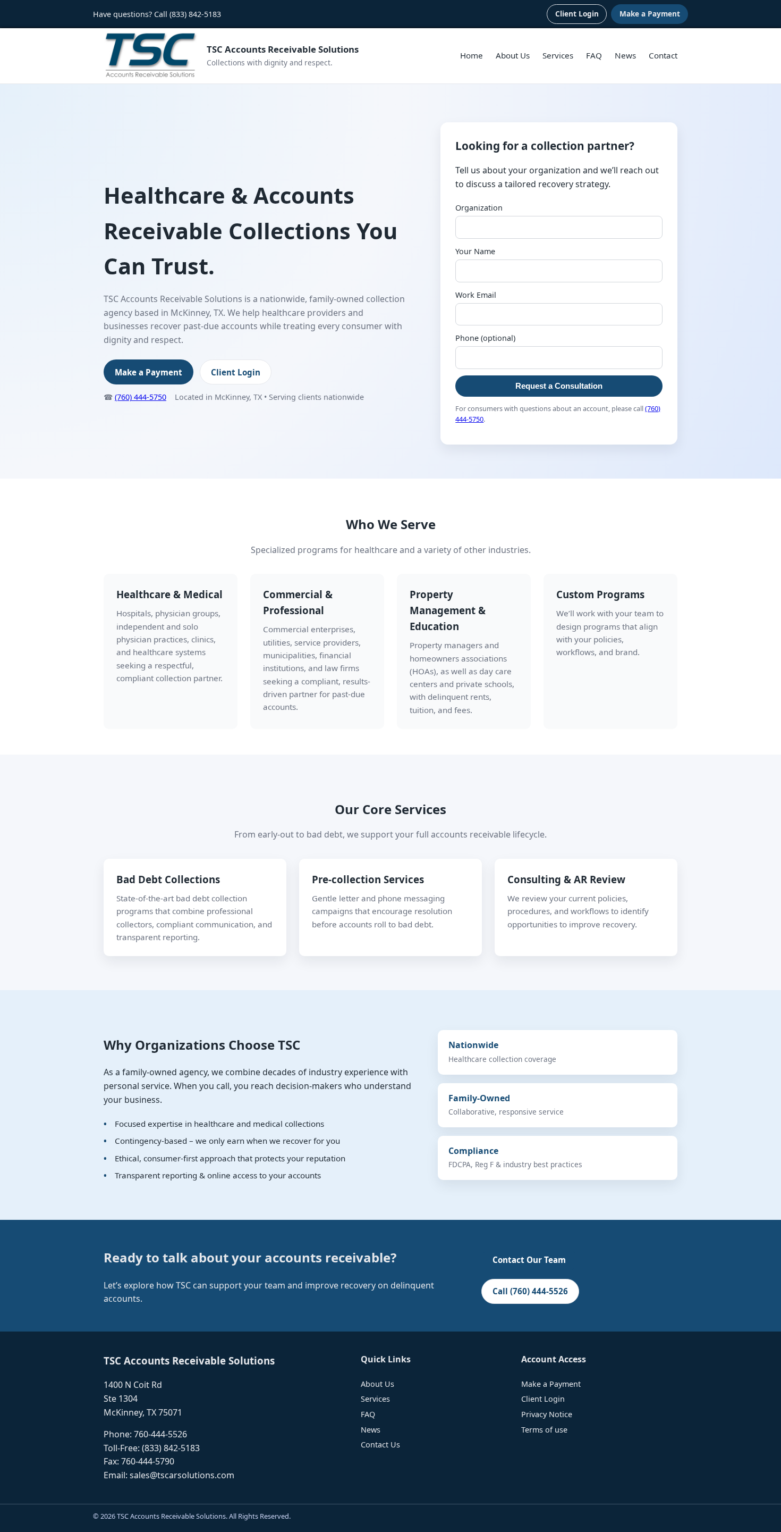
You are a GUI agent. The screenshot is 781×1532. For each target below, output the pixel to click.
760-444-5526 (160, 1434)
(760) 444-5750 (140, 397)
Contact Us (380, 1444)
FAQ (594, 55)
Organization (479, 208)
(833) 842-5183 (195, 14)
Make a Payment (649, 14)
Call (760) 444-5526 (530, 1291)
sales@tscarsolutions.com (182, 1475)
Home (471, 55)
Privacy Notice (546, 1414)
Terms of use (544, 1430)
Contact (663, 55)
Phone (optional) (485, 338)
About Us (513, 55)
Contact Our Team (529, 1259)
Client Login (577, 14)
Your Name (475, 251)
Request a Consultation (558, 385)
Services (557, 55)
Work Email (475, 295)
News (625, 55)
